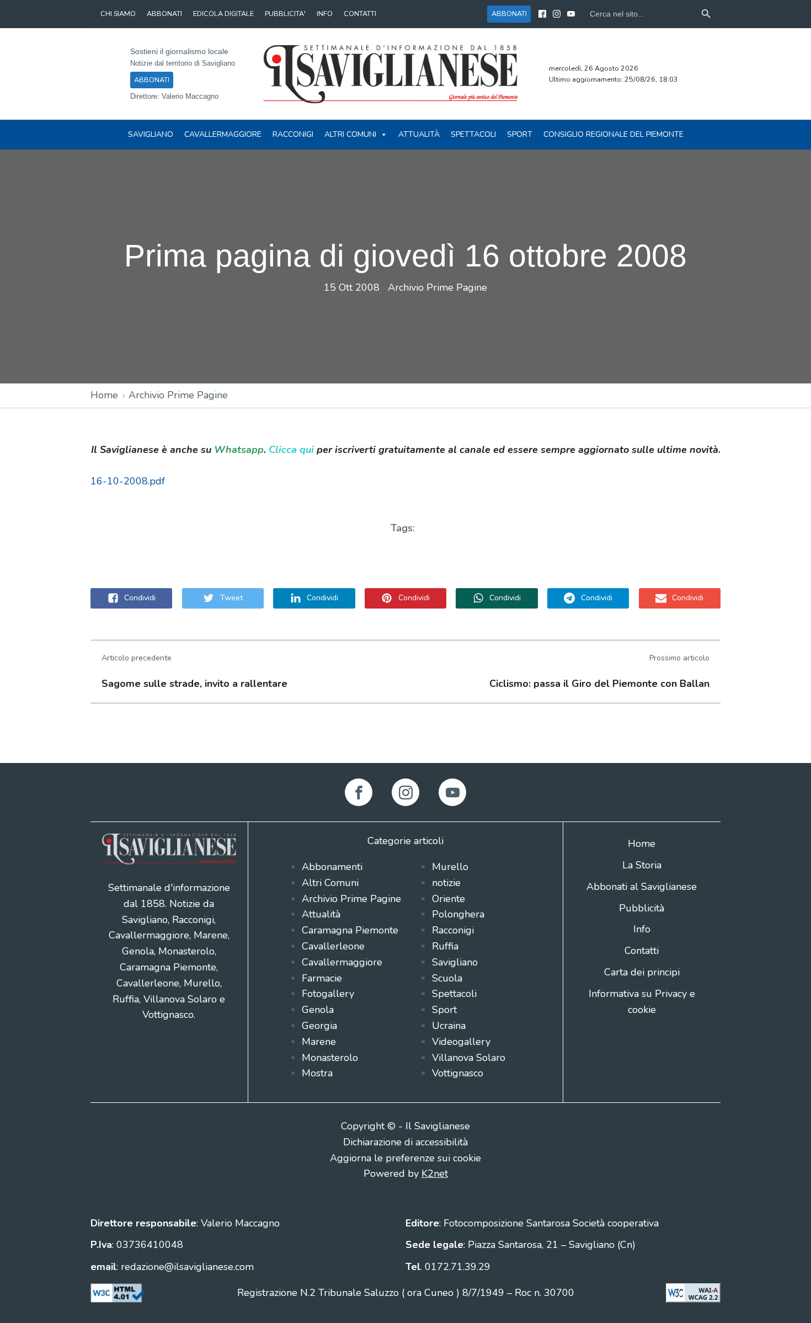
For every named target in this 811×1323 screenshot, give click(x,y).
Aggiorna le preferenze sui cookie (405, 1158)
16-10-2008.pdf (127, 481)
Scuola (447, 978)
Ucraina (449, 1025)
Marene (319, 1041)
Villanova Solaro (468, 1057)
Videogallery (461, 1041)
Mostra (317, 1073)
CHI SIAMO (118, 13)
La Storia (641, 865)
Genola (318, 1009)
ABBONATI (164, 13)
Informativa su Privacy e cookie (642, 1001)
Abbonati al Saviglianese (641, 886)
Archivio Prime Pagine (437, 287)
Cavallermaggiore (223, 134)
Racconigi (293, 134)
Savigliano (150, 134)
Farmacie (322, 978)
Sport (519, 134)
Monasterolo (330, 1057)
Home (104, 395)
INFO (325, 13)
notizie (446, 882)
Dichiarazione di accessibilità (405, 1142)
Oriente (448, 898)
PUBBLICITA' (285, 13)
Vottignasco (457, 1073)
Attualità (419, 134)
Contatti (642, 950)
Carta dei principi (642, 972)
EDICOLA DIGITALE (223, 13)
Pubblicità (641, 908)
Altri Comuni (350, 134)
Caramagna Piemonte (350, 930)
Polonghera (458, 914)
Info (641, 929)
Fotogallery (328, 993)
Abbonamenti (332, 866)
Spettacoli (473, 134)
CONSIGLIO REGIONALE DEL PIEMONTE (613, 134)
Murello (450, 866)
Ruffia (445, 946)
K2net (434, 1173)
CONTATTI (360, 13)
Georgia (319, 1025)
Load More (405, 737)
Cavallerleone (333, 946)
